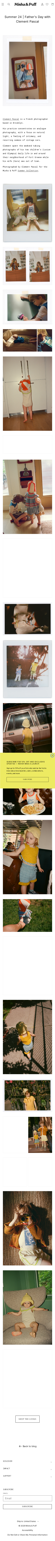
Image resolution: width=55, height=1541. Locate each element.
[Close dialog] (52, 755)
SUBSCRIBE (27, 779)
